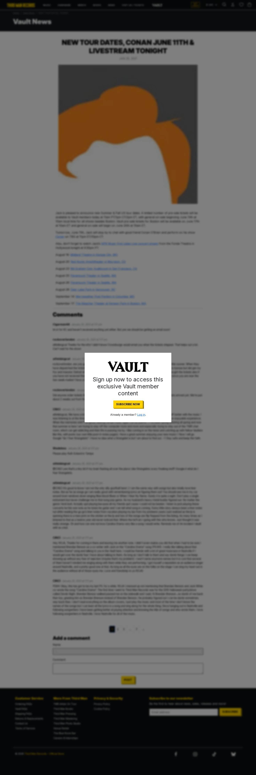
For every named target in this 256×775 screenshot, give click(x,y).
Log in (141, 414)
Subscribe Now (128, 404)
